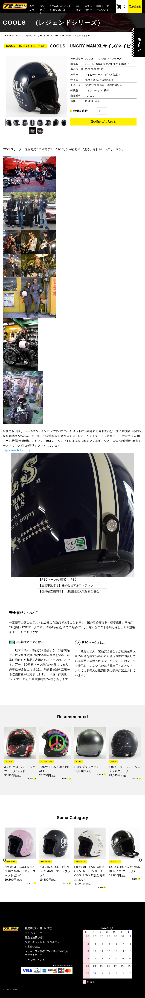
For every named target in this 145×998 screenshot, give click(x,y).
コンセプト (42, 10)
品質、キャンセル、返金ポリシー (43, 942)
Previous (4, 860)
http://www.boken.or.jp (17, 450)
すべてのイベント (35, 959)
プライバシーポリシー (37, 932)
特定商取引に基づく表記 (38, 928)
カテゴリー (31, 10)
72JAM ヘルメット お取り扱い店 (60, 8)
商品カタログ (139, 43)
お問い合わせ (88, 8)
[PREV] (86, 928)
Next (140, 860)
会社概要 (78, 8)
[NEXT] (128, 928)
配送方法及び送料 (35, 937)
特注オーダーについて (102, 8)
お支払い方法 (32, 946)
